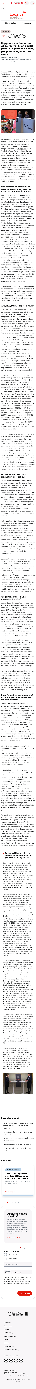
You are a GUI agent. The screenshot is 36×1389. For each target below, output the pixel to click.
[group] (18, 121)
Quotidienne (12, 1254)
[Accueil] (17, 3)
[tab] (7, 1202)
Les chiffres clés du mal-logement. (16, 1144)
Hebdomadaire (13, 1259)
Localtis (5, 8)
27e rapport (21, 149)
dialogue (28, 883)
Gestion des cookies (24, 1376)
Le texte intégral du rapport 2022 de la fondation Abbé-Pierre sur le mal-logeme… (18, 1126)
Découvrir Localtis (13, 1237)
